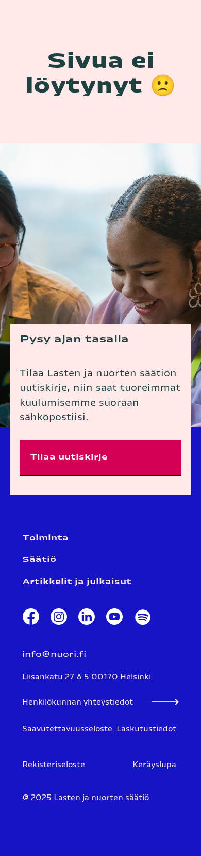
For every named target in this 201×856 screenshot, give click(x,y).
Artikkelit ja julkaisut (76, 582)
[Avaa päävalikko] (180, 17)
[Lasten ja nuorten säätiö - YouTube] (114, 619)
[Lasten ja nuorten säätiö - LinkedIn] (86, 619)
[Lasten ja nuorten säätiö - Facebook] (31, 619)
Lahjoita (127, 17)
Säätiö (39, 559)
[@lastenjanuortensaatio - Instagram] (59, 619)
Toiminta (45, 538)
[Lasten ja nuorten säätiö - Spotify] (142, 619)
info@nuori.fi (54, 655)
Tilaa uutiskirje (68, 457)
